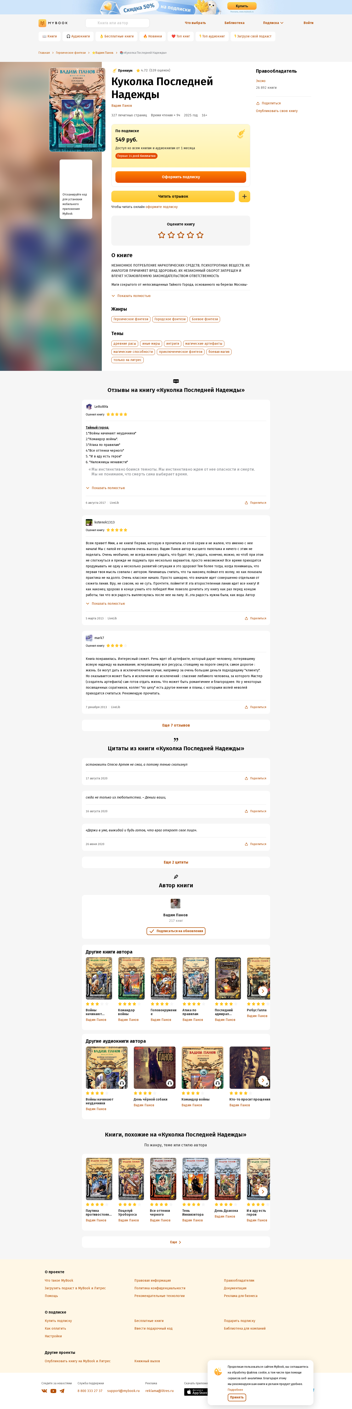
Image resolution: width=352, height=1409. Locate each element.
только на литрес (128, 360)
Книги (52, 36)
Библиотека (234, 23)
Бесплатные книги (119, 36)
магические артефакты (203, 344)
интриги (172, 344)
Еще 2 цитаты (176, 862)
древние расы (125, 344)
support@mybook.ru (123, 1391)
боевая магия (219, 352)
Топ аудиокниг (213, 36)
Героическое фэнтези (131, 319)
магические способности (133, 352)
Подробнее (235, 1389)
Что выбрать (195, 23)
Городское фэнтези (170, 319)
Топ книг (183, 36)
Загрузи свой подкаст (254, 36)
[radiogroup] (181, 235)
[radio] (161, 235)
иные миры (151, 344)
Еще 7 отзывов (176, 725)
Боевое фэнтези (205, 319)
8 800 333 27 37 (90, 1391)
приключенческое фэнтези (180, 352)
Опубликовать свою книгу (277, 111)
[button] (263, 991)
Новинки (155, 36)
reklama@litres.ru (159, 1391)
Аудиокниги (80, 36)
